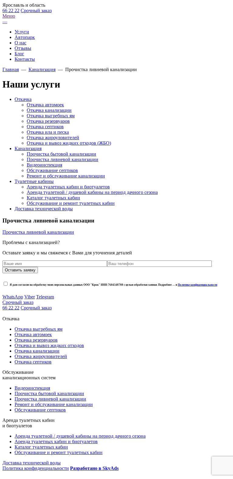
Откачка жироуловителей (53, 137)
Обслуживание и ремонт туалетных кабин (71, 203)
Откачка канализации (49, 110)
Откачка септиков (45, 126)
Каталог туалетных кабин (53, 197)
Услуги (22, 31)
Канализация (28, 148)
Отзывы (23, 48)
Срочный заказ (36, 10)
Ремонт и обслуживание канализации (66, 175)
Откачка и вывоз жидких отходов (49, 345)
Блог (19, 53)
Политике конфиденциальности (197, 284)
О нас (20, 42)
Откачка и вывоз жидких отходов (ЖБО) (69, 143)
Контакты (25, 59)
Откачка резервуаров (48, 121)
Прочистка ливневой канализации (62, 159)
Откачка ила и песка (48, 132)
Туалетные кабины (34, 181)
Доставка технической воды (44, 208)
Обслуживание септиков (52, 170)
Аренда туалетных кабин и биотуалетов (68, 186)
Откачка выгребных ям (51, 115)
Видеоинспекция (44, 164)
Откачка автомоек (45, 104)
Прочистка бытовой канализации (61, 154)
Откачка (23, 99)
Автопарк (25, 37)
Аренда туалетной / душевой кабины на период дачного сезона (92, 192)
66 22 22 (10, 10)
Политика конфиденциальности (35, 468)
